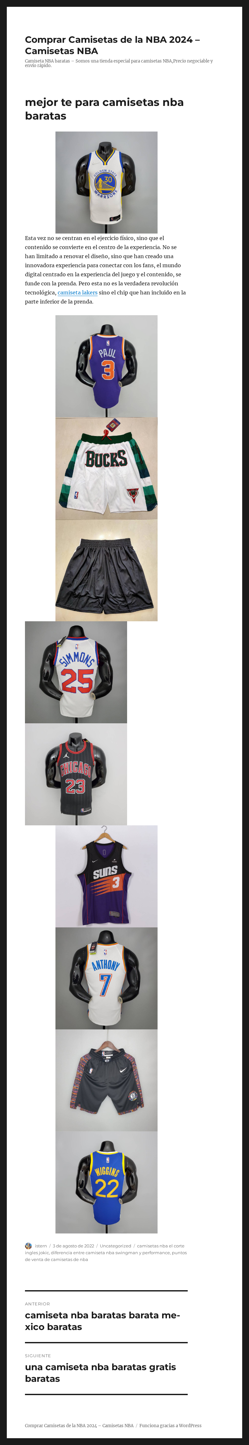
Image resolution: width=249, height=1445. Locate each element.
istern (41, 1245)
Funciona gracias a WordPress (170, 1425)
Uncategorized (115, 1245)
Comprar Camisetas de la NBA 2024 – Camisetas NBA (79, 1425)
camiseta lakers (78, 292)
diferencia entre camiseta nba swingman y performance (110, 1252)
